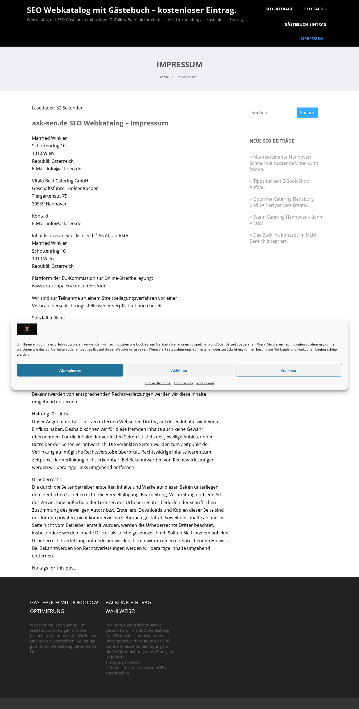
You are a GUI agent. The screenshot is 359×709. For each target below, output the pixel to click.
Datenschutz (184, 383)
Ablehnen (179, 370)
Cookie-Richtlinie (158, 383)
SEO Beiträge (279, 9)
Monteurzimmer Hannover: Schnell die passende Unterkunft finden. (284, 163)
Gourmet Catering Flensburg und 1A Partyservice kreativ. (282, 202)
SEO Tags (313, 9)
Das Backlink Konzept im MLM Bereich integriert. (283, 238)
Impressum (205, 383)
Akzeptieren (70, 370)
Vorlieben (288, 370)
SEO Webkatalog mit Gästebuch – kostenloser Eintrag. (131, 9)
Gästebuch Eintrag (305, 24)
